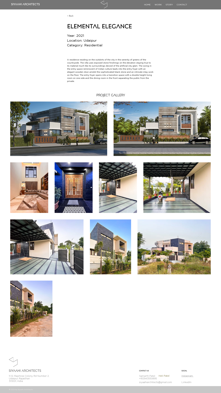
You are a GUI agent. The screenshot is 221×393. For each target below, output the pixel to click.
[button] (182, 4)
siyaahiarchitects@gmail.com (155, 382)
